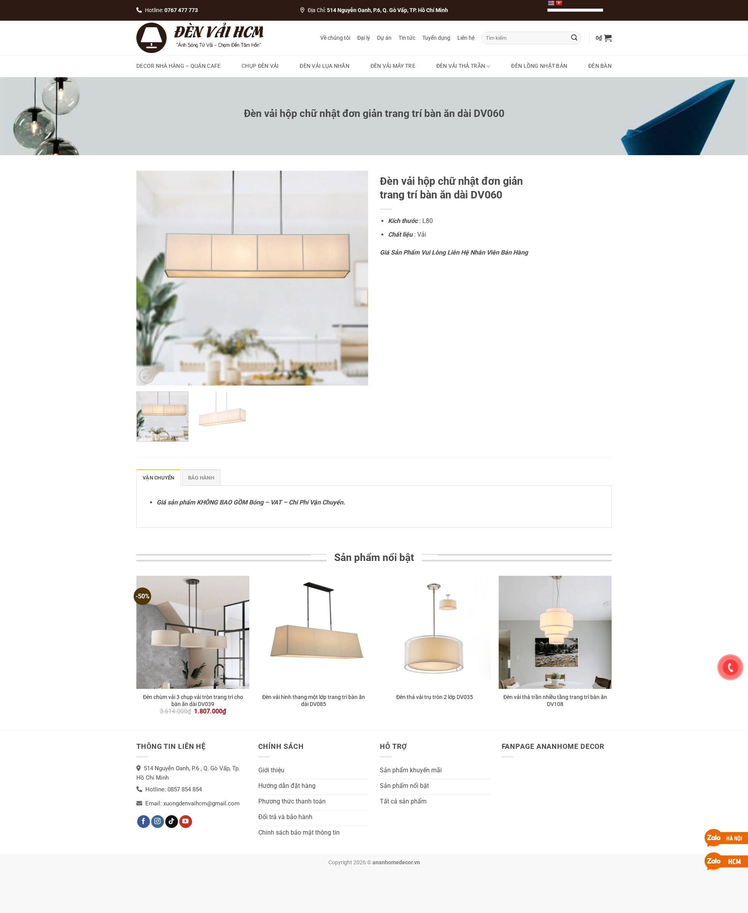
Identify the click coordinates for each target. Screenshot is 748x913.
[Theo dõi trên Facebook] (143, 821)
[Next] (354, 278)
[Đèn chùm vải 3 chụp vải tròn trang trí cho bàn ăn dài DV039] (192, 632)
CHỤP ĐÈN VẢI (260, 66)
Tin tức (407, 38)
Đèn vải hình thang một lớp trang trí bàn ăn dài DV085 (313, 700)
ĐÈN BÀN (600, 66)
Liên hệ (466, 38)
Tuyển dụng (436, 38)
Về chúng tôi (335, 38)
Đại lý (363, 38)
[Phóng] (146, 376)
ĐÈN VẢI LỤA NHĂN (324, 66)
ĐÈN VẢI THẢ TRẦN (460, 66)
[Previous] (151, 278)
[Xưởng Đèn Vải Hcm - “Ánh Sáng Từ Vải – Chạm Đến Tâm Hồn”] (199, 38)
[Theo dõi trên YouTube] (185, 821)
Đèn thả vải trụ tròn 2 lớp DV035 (434, 697)
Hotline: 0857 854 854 (173, 789)
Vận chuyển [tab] (159, 478)
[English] (550, 3)
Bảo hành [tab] (201, 478)
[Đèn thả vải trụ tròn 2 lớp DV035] (434, 632)
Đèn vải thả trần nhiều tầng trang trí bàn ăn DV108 (555, 700)
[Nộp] (574, 37)
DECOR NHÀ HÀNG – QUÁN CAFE (178, 66)
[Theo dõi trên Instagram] (157, 821)
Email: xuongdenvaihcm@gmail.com (192, 803)
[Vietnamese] (558, 3)
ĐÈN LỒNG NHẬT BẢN (539, 66)
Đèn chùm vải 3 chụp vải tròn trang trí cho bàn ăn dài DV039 (193, 700)
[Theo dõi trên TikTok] (171, 821)
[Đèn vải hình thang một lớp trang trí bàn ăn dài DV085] (313, 632)
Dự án (384, 38)
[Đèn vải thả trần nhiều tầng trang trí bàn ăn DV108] (555, 632)
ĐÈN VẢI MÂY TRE (392, 66)
